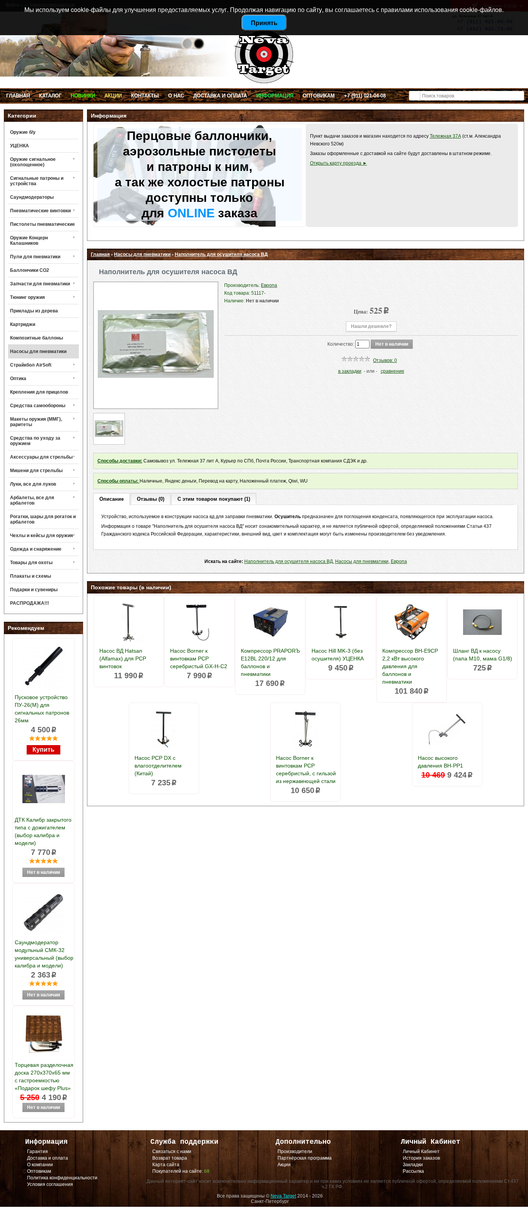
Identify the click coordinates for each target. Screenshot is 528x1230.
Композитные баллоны (36, 338)
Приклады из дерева (34, 311)
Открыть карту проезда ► (338, 163)
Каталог (50, 96)
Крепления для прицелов (39, 392)
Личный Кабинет (421, 1151)
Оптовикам (319, 96)
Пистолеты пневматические (42, 224)
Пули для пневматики (35, 256)
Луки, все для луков (33, 484)
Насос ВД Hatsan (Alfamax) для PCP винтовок (122, 658)
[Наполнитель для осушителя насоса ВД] (156, 400)
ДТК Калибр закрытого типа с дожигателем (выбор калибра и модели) (43, 831)
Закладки (413, 1164)
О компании (40, 1164)
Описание (111, 499)
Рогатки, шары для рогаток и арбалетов (43, 519)
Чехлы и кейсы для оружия (41, 535)
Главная (18, 96)
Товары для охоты (31, 562)
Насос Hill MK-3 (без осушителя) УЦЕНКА (338, 655)
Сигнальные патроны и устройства (36, 181)
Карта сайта (165, 1164)
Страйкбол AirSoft (30, 365)
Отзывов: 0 (385, 360)
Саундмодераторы (32, 197)
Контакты (145, 96)
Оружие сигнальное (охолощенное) (33, 162)
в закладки (349, 371)
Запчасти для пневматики (40, 284)
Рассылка (413, 1171)
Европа (399, 561)
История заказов (421, 1158)
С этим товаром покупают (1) (213, 499)
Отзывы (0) (150, 499)
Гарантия (37, 1151)
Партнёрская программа (305, 1158)
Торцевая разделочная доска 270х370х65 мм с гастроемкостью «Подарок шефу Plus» (44, 1076)
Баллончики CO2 (29, 270)
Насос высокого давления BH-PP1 (440, 762)
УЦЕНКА (19, 145)
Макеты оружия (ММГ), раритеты (36, 421)
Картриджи (22, 324)
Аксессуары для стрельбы (41, 457)
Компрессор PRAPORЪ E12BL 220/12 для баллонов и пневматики (270, 662)
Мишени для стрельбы (36, 470)
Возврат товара (169, 1158)
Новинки (83, 96)
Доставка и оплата (220, 96)
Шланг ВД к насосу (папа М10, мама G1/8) (482, 655)
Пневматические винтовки (40, 210)
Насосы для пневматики (38, 351)
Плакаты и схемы (30, 576)
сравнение (392, 371)
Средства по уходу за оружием (35, 440)
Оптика (18, 378)
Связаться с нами (171, 1151)
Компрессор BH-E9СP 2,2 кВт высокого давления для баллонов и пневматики (410, 666)
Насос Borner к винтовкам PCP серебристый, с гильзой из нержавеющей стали (306, 769)
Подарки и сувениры (34, 589)
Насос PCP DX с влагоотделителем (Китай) (158, 765)
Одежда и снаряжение (35, 549)
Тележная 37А (445, 136)
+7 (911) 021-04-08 (365, 96)
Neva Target (283, 1196)
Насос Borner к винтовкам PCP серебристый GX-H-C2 (198, 658)
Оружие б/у (23, 132)
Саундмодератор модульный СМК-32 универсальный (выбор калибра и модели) (44, 954)
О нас (176, 96)
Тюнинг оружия (27, 297)
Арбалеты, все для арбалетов (32, 500)
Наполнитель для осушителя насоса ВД (221, 254)
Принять (264, 22)
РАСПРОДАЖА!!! (29, 603)
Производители (295, 1151)
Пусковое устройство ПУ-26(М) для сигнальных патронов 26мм (42, 708)
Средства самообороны (37, 405)
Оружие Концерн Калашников (29, 240)
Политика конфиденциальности (62, 1178)
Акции (113, 96)
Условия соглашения (50, 1184)
